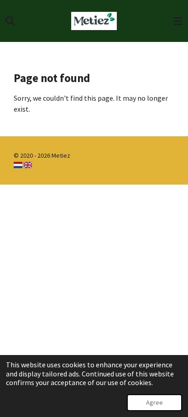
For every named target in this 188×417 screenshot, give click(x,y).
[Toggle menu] (178, 21)
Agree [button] (154, 402)
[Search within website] (10, 21)
